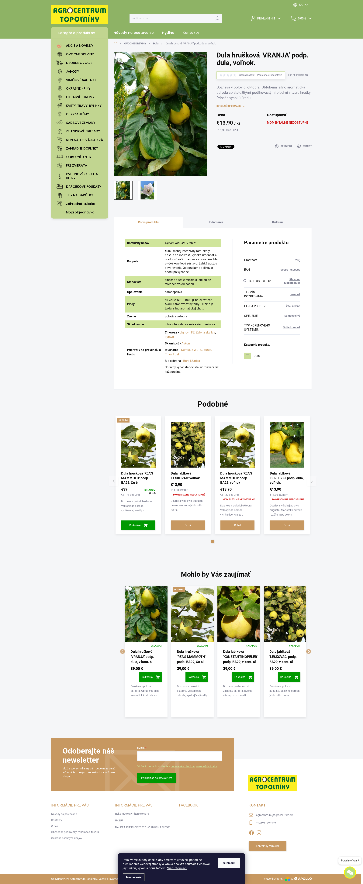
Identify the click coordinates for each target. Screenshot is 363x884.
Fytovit (169, 337)
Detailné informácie (228, 106)
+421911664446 (266, 822)
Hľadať (217, 18)
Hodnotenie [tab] (215, 222)
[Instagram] (259, 832)
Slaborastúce (292, 282)
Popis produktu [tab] (148, 222)
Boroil (187, 361)
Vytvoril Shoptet (273, 878)
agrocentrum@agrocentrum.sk (274, 815)
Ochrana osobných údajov (66, 838)
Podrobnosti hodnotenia (269, 75)
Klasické (294, 279)
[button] (213, 541)
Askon (186, 343)
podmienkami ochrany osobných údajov (194, 766)
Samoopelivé (292, 315)
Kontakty (56, 820)
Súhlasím (229, 863)
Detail (188, 525)
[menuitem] (81, 45)
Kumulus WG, (190, 350)
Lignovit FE (187, 332)
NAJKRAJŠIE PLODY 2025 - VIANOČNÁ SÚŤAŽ (142, 827)
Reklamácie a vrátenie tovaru (132, 813)
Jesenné (295, 294)
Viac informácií (177, 868)
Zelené (296, 306)
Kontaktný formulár (267, 846)
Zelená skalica (205, 332)
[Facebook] (251, 832)
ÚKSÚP (119, 820)
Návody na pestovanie (64, 814)
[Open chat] (350, 875)
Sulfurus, (206, 350)
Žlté (288, 306)
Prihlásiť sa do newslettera (156, 777)
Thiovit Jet (172, 354)
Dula (257, 356)
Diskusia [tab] (278, 222)
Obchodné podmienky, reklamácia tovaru (75, 832)
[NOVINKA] (138, 445)
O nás (54, 826)
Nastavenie (133, 877)
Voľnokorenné (291, 327)
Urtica (196, 361)
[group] (146, 651)
